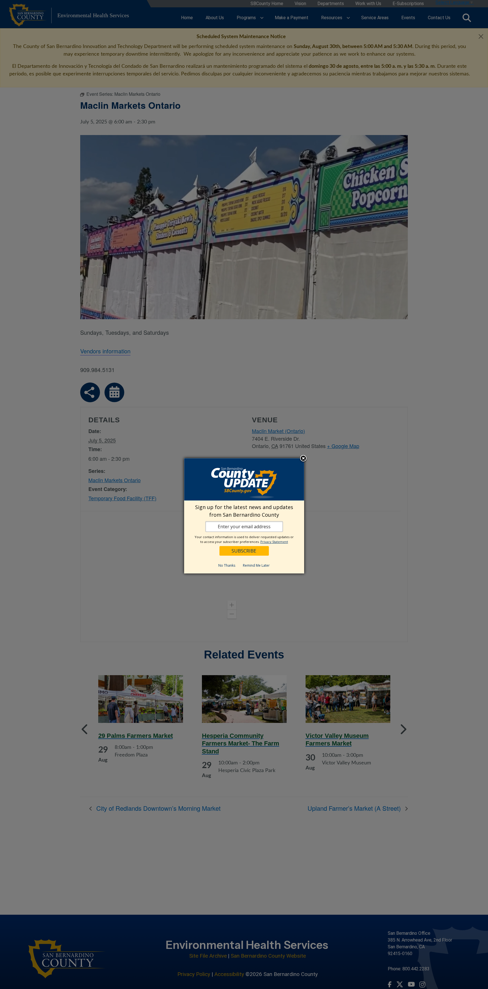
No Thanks (226, 565)
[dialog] (244, 515)
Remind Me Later (256, 565)
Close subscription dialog (303, 459)
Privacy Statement (274, 542)
